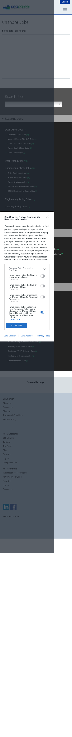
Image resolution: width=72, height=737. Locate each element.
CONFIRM (16, 325)
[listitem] (27, 269)
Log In (65, 2)
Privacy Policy (43, 336)
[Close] (48, 217)
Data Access (27, 336)
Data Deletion (10, 336)
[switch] (43, 276)
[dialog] (27, 276)
